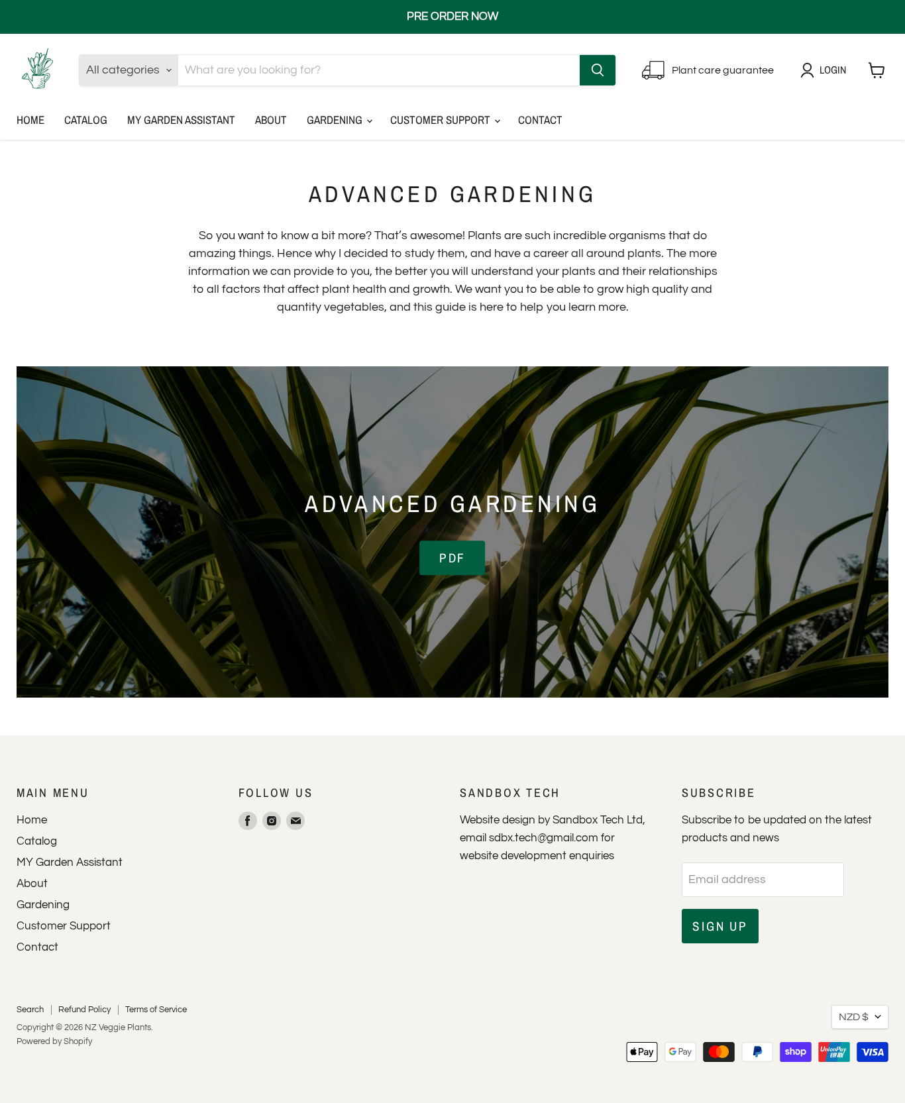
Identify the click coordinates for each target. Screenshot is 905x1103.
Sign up (720, 926)
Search (30, 1009)
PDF (452, 557)
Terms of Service (156, 1009)
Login (833, 70)
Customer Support (441, 119)
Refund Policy (84, 1009)
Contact (540, 119)
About (271, 119)
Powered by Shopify (54, 1041)
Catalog (85, 119)
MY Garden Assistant (181, 119)
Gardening (336, 119)
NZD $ (854, 1017)
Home (30, 119)
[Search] (597, 70)
